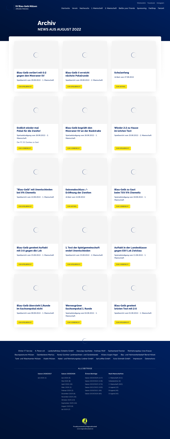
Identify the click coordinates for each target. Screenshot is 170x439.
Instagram (160, 3)
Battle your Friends (127, 8)
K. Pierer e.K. (40, 351)
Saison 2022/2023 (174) (94, 384)
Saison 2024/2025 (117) (94, 378)
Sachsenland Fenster (116, 351)
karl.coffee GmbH (103, 358)
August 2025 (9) (67, 406)
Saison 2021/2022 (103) (94, 387)
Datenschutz (150, 358)
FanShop (152, 8)
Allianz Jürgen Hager (109, 355)
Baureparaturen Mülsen (24, 355)
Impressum (137, 358)
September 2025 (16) (69, 403)
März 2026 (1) (66, 387)
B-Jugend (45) (113, 390)
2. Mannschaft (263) (116, 384)
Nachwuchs (84, 8)
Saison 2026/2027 (45, 374)
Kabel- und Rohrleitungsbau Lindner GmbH (75, 358)
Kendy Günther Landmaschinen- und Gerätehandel (77, 355)
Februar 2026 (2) (67, 390)
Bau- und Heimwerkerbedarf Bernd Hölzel (138, 355)
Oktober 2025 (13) (68, 400)
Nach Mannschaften (116, 374)
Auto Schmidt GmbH (121, 358)
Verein (75, 8)
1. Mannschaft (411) (116, 378)
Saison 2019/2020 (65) (93, 394)
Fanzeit (161, 8)
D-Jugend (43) (113, 394)
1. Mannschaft (97, 8)
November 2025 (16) (68, 397)
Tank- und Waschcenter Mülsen (28, 358)
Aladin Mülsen (49, 358)
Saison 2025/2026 (68, 374)
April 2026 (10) (66, 384)
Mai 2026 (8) (66, 381)
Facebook (151, 3)
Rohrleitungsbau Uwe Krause (140, 351)
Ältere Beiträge (91, 374)
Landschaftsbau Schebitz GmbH (61, 351)
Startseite (65, 8)
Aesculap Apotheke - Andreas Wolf (90, 351)
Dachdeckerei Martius (45, 355)
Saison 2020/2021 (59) (93, 390)
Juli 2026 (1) (42, 378)
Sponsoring (141, 8)
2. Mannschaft (111, 8)
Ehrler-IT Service (25, 351)
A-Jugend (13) (113, 387)
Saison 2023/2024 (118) (94, 381)
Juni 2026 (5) (65, 378)
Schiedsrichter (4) (115, 381)
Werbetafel (141, 3)
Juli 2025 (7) (65, 409)
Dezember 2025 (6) (68, 394)
